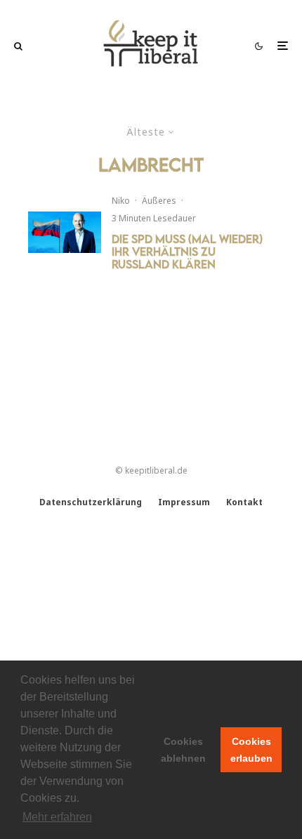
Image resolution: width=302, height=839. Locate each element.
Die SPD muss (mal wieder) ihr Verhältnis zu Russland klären (187, 252)
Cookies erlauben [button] (251, 750)
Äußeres (159, 201)
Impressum (184, 502)
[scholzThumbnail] (64, 232)
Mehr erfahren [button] (57, 817)
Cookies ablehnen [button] (183, 750)
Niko (121, 201)
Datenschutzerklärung (90, 502)
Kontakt (244, 502)
